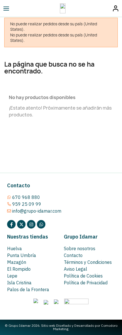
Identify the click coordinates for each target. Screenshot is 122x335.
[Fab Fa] (41, 224)
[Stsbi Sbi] (11, 224)
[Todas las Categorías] (19, 8)
